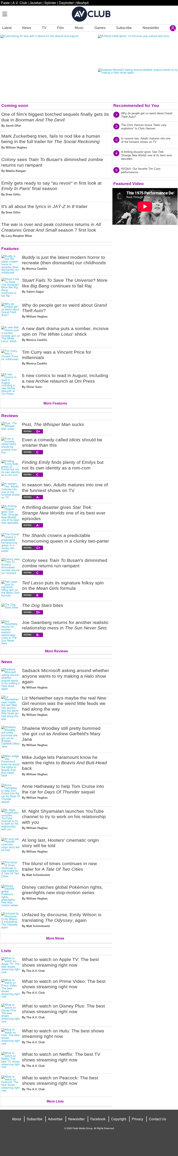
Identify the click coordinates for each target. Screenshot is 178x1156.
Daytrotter (66, 2)
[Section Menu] (4, 13)
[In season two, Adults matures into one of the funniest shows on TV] (10, 490)
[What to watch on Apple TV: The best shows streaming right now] (10, 966)
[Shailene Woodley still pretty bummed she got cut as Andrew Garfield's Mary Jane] (10, 737)
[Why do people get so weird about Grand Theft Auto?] (10, 312)
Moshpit (82, 2)
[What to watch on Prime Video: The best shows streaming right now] (10, 988)
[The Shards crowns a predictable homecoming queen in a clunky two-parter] (10, 542)
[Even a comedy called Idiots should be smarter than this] (10, 445)
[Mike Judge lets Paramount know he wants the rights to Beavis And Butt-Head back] (10, 766)
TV (44, 28)
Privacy (137, 1118)
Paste (5, 2)
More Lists (55, 1101)
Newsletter (151, 28)
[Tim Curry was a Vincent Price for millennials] (10, 359)
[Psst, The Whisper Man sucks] (10, 428)
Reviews (9, 415)
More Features (55, 403)
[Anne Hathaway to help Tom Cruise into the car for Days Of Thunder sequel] (10, 793)
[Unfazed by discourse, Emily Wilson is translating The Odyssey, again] (10, 921)
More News (55, 938)
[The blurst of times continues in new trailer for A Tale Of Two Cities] (10, 870)
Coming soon (14, 105)
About (16, 1118)
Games (99, 28)
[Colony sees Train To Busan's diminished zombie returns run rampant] (10, 566)
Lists (6, 950)
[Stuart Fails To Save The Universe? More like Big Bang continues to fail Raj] (10, 287)
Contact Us (157, 1118)
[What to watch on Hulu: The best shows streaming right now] (10, 1037)
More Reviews (56, 651)
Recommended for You (136, 105)
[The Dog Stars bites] (10, 608)
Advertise (55, 1118)
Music (79, 28)
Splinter (50, 2)
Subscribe (124, 28)
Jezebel (36, 2)
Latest (7, 28)
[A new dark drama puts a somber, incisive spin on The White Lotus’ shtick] (10, 335)
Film (60, 28)
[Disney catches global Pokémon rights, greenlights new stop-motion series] (10, 896)
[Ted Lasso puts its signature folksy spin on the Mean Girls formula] (10, 588)
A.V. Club (19, 2)
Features (10, 248)
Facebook (97, 1118)
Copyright (118, 1118)
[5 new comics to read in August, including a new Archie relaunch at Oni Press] (10, 384)
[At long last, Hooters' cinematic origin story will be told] (10, 847)
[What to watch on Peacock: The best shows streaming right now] (10, 1084)
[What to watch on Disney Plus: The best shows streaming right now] (10, 1013)
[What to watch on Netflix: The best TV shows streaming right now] (10, 1061)
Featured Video (128, 183)
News (26, 28)
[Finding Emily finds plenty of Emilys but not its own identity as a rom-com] (10, 468)
